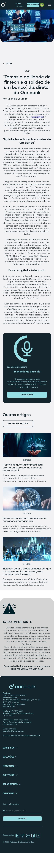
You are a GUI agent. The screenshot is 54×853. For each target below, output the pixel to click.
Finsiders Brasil (36, 117)
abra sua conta (33, 4)
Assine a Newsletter (11, 804)
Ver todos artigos (18, 423)
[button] (42, 4)
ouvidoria (8, 793)
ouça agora (27, 395)
